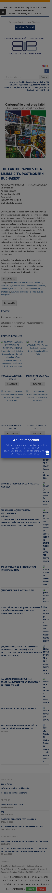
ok (47, 453)
